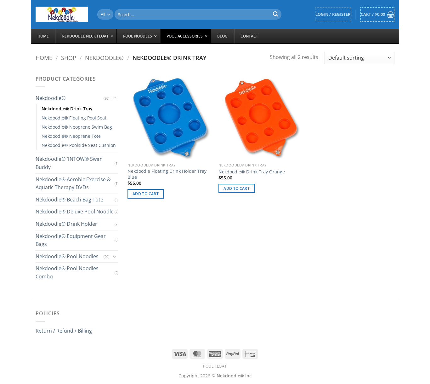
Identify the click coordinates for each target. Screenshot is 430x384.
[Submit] (275, 14)
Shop (68, 57)
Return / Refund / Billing (64, 330)
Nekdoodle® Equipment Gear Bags (71, 240)
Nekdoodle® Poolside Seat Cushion (79, 145)
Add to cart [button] (146, 193)
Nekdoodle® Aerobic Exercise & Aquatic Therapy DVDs (73, 183)
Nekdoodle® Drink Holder (66, 223)
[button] (333, 14)
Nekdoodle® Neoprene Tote (71, 136)
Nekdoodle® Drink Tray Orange (251, 172)
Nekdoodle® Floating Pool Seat (74, 118)
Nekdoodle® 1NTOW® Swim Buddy (69, 163)
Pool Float (215, 366)
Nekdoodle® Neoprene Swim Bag (77, 127)
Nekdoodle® (104, 57)
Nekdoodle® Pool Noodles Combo (67, 272)
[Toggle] (114, 98)
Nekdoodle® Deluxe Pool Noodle (75, 211)
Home (44, 57)
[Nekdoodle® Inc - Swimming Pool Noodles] (62, 14)
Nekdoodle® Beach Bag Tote (69, 199)
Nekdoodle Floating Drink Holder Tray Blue (167, 174)
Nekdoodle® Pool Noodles (67, 256)
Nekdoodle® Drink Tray (67, 109)
